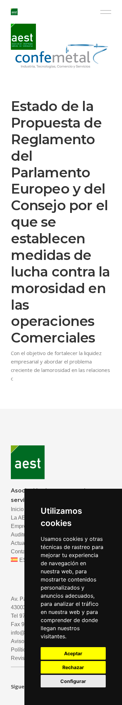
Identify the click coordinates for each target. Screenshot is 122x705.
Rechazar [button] (73, 667)
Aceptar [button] (73, 653)
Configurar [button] (73, 681)
